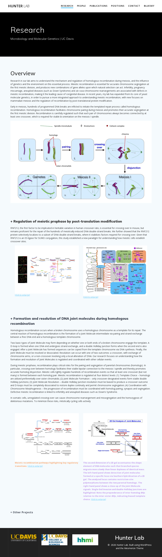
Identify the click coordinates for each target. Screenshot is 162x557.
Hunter (18, 6)
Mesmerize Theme (133, 548)
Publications (98, 5)
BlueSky (149, 5)
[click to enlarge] (22, 295)
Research (67, 5)
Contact (134, 5)
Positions (117, 5)
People (81, 5)
